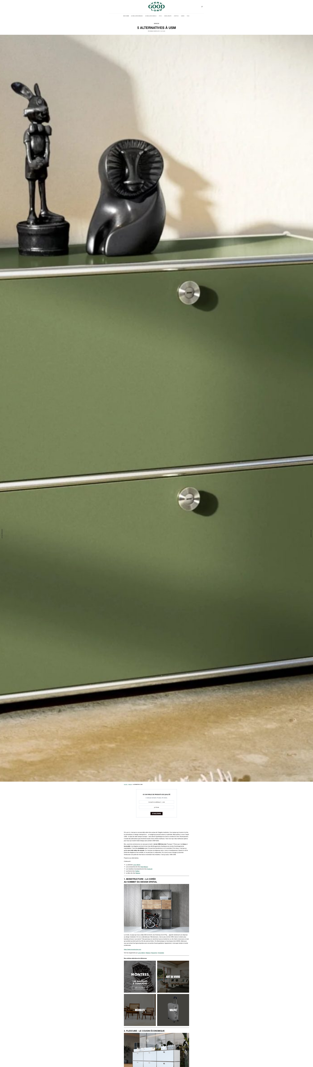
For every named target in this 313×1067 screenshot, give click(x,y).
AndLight (149, 869)
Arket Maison (144, 867)
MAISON (156, 23)
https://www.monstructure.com (132, 949)
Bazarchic (154, 953)
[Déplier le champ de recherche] (202, 6)
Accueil (125, 784)
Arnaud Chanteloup (154, 31)
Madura (138, 873)
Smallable (161, 953)
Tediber (137, 871)
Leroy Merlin (136, 865)
